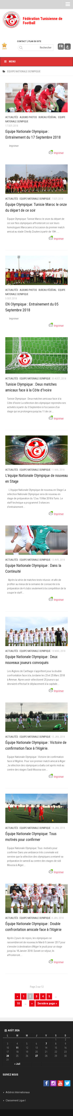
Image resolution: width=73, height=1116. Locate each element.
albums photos (28, 117)
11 (17, 1047)
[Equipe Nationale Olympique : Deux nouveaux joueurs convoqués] (36, 631)
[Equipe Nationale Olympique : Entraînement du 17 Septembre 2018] (36, 97)
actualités (11, 117)
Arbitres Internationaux (18, 1092)
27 (36, 1055)
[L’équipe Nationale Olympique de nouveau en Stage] (36, 450)
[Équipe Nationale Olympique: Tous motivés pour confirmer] (36, 808)
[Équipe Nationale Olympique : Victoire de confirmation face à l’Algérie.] (36, 717)
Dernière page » (47, 1003)
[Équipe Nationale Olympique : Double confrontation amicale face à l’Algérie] (36, 898)
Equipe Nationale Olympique (35, 198)
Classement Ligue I (16, 1100)
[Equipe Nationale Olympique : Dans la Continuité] (36, 540)
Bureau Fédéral (48, 117)
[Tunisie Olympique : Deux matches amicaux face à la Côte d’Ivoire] (36, 355)
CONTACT (22, 41)
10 (18, 1003)
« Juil (17, 1063)
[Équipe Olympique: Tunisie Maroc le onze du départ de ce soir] (36, 179)
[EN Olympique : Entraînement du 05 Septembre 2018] (36, 270)
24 (7, 1055)
